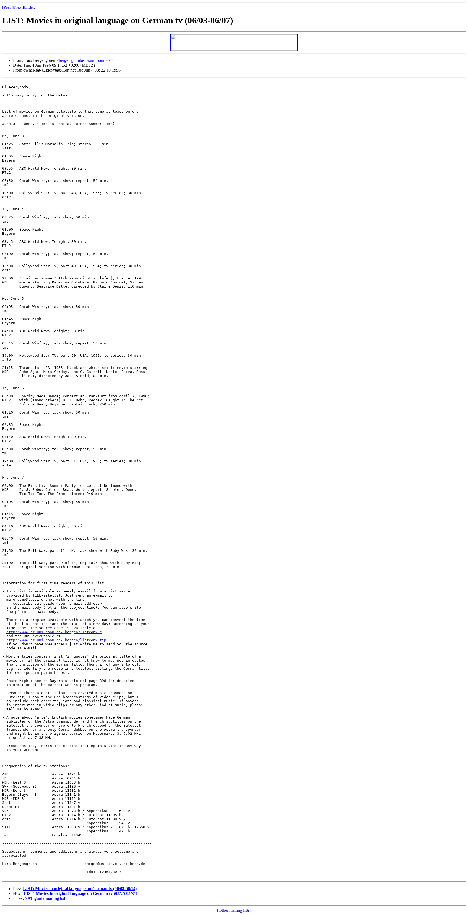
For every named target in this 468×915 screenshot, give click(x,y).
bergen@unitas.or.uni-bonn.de (84, 60)
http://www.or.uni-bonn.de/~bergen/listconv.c (54, 632)
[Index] (30, 7)
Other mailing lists (234, 910)
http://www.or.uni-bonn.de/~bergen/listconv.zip (56, 640)
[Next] (18, 7)
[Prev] (7, 7)
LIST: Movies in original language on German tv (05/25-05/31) (80, 893)
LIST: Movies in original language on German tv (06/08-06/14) (80, 888)
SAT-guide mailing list (45, 898)
